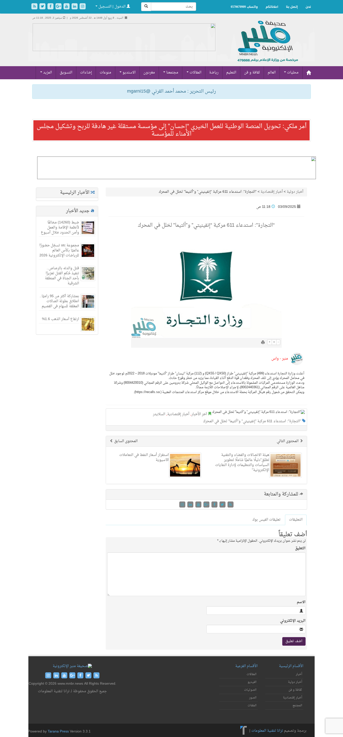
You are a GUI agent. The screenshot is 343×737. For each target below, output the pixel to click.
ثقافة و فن (252, 72)
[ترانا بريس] (243, 730)
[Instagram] (82, 7)
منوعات (105, 72)
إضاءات (86, 72)
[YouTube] (67, 7)
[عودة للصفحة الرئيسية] (267, 46)
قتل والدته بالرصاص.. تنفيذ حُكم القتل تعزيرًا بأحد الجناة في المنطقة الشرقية (62, 276)
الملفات (252, 705)
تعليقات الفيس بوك (266, 519)
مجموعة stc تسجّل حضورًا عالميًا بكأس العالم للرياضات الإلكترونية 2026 (59, 250)
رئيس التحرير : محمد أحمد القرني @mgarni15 (171, 91)
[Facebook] (51, 7)
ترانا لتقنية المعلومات (267, 730)
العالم (272, 72)
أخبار (299, 674)
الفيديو (252, 682)
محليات (292, 72)
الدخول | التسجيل (112, 6)
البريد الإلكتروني (293, 621)
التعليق (300, 548)
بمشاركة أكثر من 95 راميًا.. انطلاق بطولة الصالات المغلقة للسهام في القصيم (59, 301)
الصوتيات (250, 690)
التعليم (231, 72)
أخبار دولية (295, 191)
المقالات (195, 72)
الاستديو (129, 72)
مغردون (149, 72)
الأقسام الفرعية (246, 666)
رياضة (213, 72)
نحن (308, 7)
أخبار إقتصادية (272, 191)
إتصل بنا (292, 7)
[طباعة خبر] (263, 342)
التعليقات (296, 519)
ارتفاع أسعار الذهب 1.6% (60, 319)
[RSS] (35, 7)
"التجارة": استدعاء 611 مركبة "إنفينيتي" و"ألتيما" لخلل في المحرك (252, 421)
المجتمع (297, 705)
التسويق (66, 72)
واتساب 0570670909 (244, 7)
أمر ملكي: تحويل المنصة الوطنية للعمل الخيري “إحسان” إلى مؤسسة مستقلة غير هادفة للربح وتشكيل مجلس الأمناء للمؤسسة (172, 130)
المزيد (47, 72)
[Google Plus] (59, 7)
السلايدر (159, 414)
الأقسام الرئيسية (291, 666)
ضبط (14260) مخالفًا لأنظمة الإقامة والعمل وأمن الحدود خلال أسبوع (60, 227)
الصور (252, 698)
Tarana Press (58, 731)
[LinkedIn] (75, 7)
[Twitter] (43, 7)
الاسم (301, 602)
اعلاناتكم (272, 7)
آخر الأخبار (199, 414)
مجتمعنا (171, 72)
